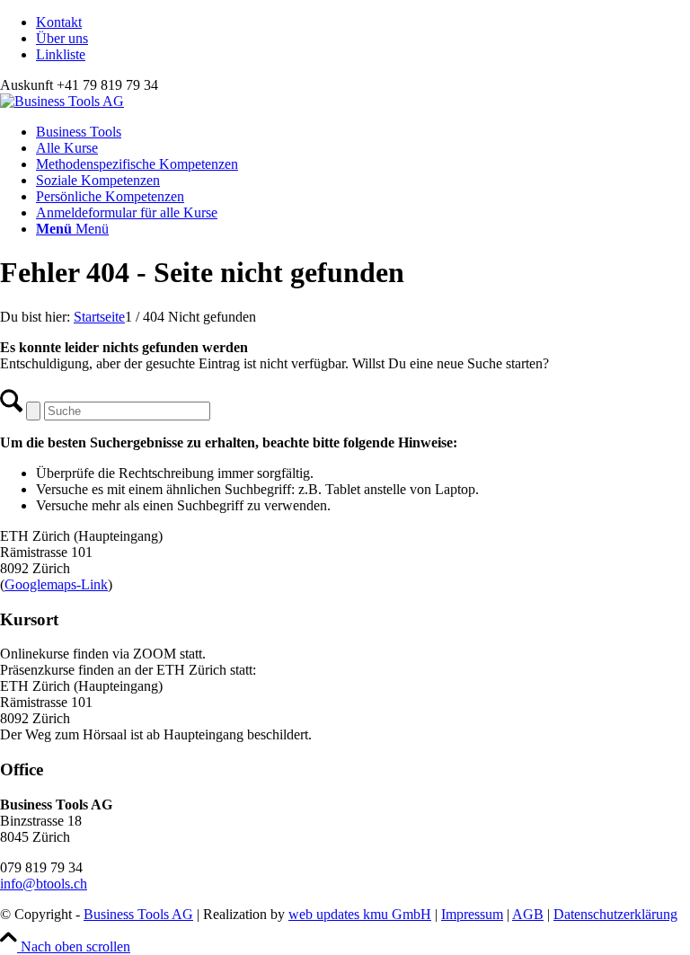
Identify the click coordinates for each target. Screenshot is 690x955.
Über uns (62, 38)
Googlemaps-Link (56, 584)
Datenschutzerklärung (615, 914)
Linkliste (60, 54)
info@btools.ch (43, 883)
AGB (528, 914)
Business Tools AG (138, 914)
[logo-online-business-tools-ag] (62, 101)
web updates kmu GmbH (359, 914)
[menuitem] (363, 22)
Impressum (472, 914)
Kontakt (59, 22)
